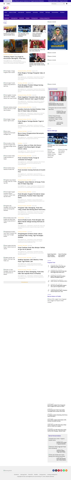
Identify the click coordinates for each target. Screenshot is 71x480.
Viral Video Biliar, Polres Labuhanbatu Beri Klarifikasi (10, 35)
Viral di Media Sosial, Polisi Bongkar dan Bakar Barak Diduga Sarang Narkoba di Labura (31, 221)
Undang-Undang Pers (45, 18)
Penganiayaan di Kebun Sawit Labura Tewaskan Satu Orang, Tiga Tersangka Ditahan (30, 235)
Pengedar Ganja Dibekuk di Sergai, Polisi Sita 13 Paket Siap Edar (31, 183)
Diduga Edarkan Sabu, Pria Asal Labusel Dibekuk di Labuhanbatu (56, 104)
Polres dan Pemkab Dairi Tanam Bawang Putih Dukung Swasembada (61, 459)
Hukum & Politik (12, 12)
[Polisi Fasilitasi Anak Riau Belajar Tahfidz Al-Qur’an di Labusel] (10, 250)
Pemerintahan (55, 12)
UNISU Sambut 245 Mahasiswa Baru (59, 281)
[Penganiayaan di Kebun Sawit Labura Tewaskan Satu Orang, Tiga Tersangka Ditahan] (10, 237)
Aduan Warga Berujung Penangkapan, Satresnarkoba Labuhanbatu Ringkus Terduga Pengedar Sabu (60, 123)
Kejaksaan (28, 12)
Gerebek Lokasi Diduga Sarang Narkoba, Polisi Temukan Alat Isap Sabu (37, 65)
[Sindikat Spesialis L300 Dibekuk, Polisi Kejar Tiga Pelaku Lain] (10, 262)
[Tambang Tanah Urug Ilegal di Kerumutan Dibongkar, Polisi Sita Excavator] (16, 46)
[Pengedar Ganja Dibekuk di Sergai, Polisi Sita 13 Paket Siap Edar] (10, 184)
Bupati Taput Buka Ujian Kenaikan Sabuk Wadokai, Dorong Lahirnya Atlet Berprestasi (52, 255)
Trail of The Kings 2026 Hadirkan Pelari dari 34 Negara (62, 255)
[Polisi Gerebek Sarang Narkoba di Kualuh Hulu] (10, 172)
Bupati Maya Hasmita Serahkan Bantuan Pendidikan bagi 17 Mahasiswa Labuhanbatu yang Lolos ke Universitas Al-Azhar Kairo (59, 277)
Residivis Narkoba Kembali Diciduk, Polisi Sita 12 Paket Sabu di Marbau (31, 110)
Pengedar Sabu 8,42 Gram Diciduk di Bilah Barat (61, 112)
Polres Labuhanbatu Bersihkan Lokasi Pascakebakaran (23, 35)
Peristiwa (62, 12)
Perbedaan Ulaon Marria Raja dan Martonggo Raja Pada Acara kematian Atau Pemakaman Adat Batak (59, 272)
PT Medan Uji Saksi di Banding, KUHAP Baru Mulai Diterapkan (57, 415)
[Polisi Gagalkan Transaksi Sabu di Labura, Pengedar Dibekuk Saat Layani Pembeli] (10, 99)
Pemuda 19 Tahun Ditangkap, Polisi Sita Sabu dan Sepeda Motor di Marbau (31, 272)
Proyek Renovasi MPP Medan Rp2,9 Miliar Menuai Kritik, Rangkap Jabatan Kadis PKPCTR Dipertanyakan (57, 430)
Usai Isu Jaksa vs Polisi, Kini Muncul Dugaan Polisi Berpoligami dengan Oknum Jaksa (29, 147)
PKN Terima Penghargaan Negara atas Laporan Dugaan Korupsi (58, 286)
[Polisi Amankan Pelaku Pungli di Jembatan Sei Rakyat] (10, 160)
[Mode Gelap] (66, 3)
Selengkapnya (24, 282)
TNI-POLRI (6, 15)
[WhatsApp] (64, 470)
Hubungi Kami (14, 18)
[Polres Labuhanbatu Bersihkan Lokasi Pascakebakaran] (25, 28)
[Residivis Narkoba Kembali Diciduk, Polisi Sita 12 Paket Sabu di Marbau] (10, 111)
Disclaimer (6, 18)
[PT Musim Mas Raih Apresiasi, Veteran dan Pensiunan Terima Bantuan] (40, 28)
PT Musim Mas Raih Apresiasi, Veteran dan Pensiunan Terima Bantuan (40, 35)
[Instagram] (61, 470)
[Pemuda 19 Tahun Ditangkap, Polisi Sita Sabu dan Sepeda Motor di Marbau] (10, 274)
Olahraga (47, 12)
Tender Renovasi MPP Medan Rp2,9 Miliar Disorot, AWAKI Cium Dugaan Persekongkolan (57, 425)
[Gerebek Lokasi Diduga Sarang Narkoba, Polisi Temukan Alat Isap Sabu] (37, 57)
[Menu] (4, 3)
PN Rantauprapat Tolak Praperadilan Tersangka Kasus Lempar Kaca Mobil (56, 410)
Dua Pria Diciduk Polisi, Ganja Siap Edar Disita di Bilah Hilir (37, 50)
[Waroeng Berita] (9, 8)
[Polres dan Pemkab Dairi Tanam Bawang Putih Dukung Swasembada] (57, 455)
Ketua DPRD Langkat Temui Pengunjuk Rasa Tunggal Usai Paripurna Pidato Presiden (56, 405)
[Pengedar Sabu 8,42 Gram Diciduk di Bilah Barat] (57, 108)
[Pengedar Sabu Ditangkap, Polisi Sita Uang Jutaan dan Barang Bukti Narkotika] (10, 210)
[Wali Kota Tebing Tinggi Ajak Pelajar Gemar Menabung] (57, 447)
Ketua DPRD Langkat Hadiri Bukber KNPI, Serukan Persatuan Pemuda (57, 420)
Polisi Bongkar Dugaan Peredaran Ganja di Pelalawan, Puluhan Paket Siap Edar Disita (31, 195)
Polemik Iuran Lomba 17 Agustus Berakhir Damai (51, 1)
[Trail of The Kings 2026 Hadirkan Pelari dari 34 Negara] (62, 201)
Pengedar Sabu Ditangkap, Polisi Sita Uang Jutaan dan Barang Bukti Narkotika (31, 208)
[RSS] (66, 470)
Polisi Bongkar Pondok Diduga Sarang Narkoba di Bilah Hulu (30, 86)
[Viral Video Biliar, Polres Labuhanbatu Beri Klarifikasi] (11, 28)
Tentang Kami (34, 18)
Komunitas (35, 12)
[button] (64, 3)
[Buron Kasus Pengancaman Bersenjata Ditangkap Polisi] (10, 135)
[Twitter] (56, 470)
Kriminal (41, 12)
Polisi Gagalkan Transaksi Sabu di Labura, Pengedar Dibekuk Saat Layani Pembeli (31, 98)
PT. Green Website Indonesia (47, 476)
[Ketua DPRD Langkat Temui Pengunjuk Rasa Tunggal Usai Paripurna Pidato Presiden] (57, 350)
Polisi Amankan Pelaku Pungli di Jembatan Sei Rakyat (28, 158)
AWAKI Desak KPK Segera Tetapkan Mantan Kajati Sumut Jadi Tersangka (59, 291)
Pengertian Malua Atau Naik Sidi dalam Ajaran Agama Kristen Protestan (58, 267)
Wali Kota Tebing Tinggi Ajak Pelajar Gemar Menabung (61, 451)
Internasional (21, 12)
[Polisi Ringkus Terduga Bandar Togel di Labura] (10, 123)
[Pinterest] (59, 470)
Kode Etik (21, 18)
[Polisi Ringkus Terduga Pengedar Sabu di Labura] (10, 75)
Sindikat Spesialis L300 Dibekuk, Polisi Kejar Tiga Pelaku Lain (30, 260)
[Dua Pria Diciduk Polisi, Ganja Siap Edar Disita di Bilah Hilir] (37, 43)
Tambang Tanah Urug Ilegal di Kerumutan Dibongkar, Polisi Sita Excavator (14, 58)
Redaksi (27, 18)
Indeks (8, 3)
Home (5, 12)
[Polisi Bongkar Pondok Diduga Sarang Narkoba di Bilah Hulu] (10, 87)
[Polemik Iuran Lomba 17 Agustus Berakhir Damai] (57, 439)
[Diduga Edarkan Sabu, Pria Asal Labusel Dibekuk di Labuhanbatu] (57, 96)
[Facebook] (53, 470)
